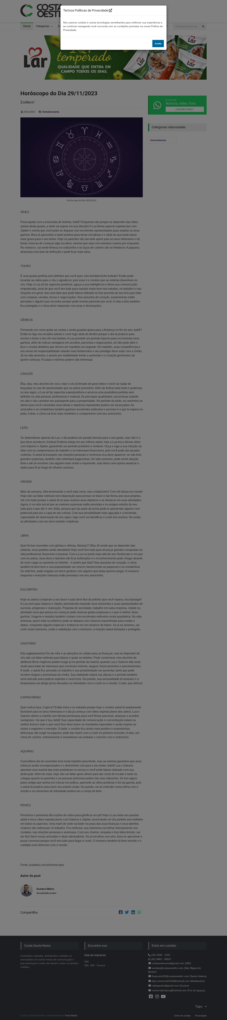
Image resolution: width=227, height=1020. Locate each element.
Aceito (158, 43)
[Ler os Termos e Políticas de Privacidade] (110, 10)
